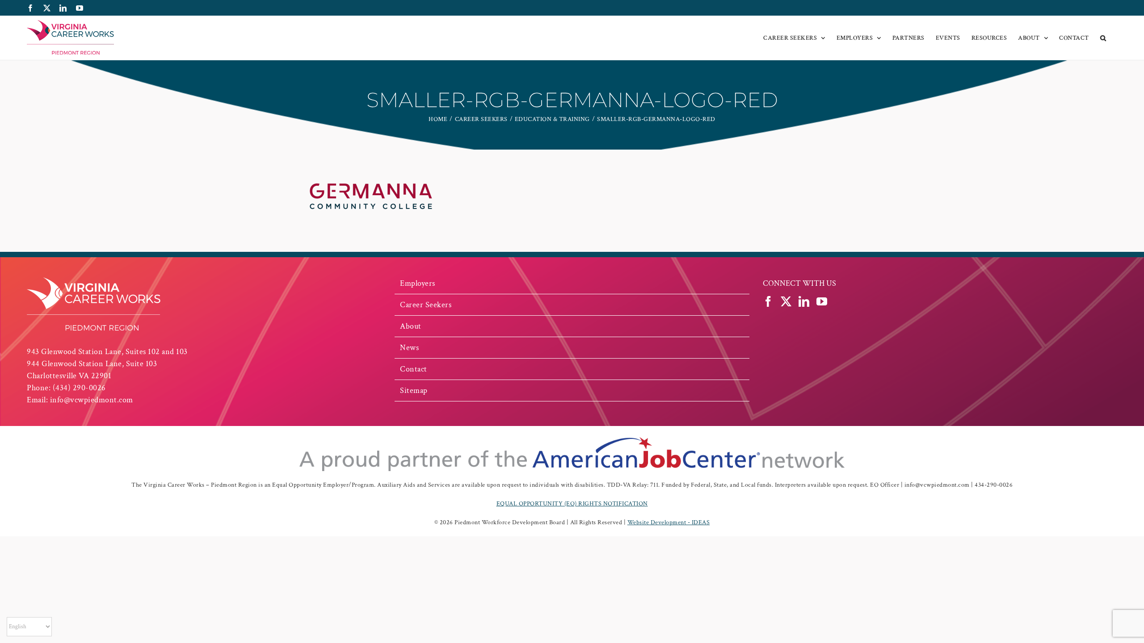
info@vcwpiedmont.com (91, 400)
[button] (1103, 38)
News (409, 347)
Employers (417, 283)
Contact (413, 369)
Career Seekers (425, 305)
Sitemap (414, 390)
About (410, 326)
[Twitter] (786, 301)
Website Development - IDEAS (668, 522)
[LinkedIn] (804, 301)
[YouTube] (822, 301)
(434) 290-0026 (79, 388)
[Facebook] (768, 301)
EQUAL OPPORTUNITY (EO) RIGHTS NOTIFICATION (572, 504)
